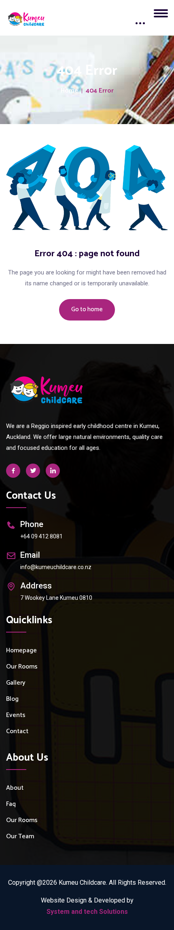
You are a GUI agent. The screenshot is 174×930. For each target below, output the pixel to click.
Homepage (21, 650)
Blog (12, 699)
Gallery (15, 682)
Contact (17, 731)
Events (15, 715)
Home (69, 91)
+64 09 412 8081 (41, 536)
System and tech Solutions (87, 911)
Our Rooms (22, 666)
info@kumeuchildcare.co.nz (55, 567)
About (14, 787)
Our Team (20, 836)
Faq (11, 804)
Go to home (87, 309)
